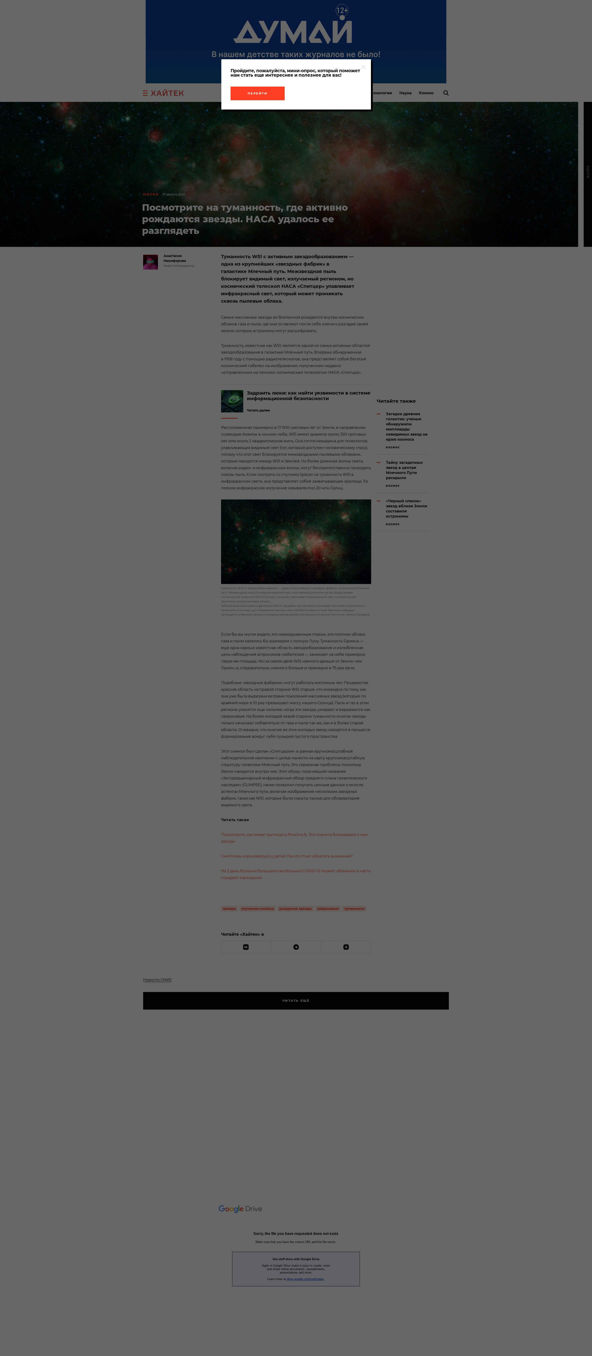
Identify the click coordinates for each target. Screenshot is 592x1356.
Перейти (258, 93)
